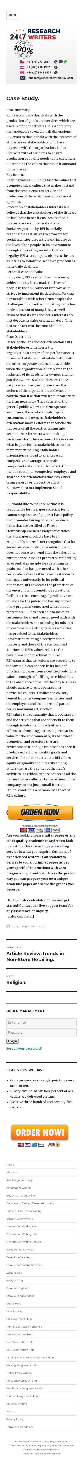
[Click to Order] (41, 818)
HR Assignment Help (19, 1318)
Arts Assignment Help (19, 1180)
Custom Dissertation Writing (24, 1210)
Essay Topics (14, 1272)
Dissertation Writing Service (23, 1241)
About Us (12, 1172)
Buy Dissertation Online (21, 1195)
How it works (14, 1311)
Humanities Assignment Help (24, 1326)
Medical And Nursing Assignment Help (30, 1357)
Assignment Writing (18, 1187)
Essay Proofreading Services (24, 1264)
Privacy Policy (15, 1419)
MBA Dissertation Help (20, 1349)
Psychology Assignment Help (24, 1388)
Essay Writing (14, 1280)
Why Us (11, 1411)
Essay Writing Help (17, 1288)
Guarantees (13, 1303)
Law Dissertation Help (20, 1342)
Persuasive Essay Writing (21, 1380)
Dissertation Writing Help (22, 1226)
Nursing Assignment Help (22, 1365)
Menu (12, 15)
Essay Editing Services (20, 1249)
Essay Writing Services (20, 1295)
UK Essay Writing (16, 1403)
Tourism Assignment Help (22, 1396)
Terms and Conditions (19, 1426)
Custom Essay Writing (19, 1218)
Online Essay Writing (19, 1372)
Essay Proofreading (18, 1257)
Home (10, 1164)
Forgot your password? (24, 1048)
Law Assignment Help (19, 1334)
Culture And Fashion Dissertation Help (30, 1203)
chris (15, 926)
